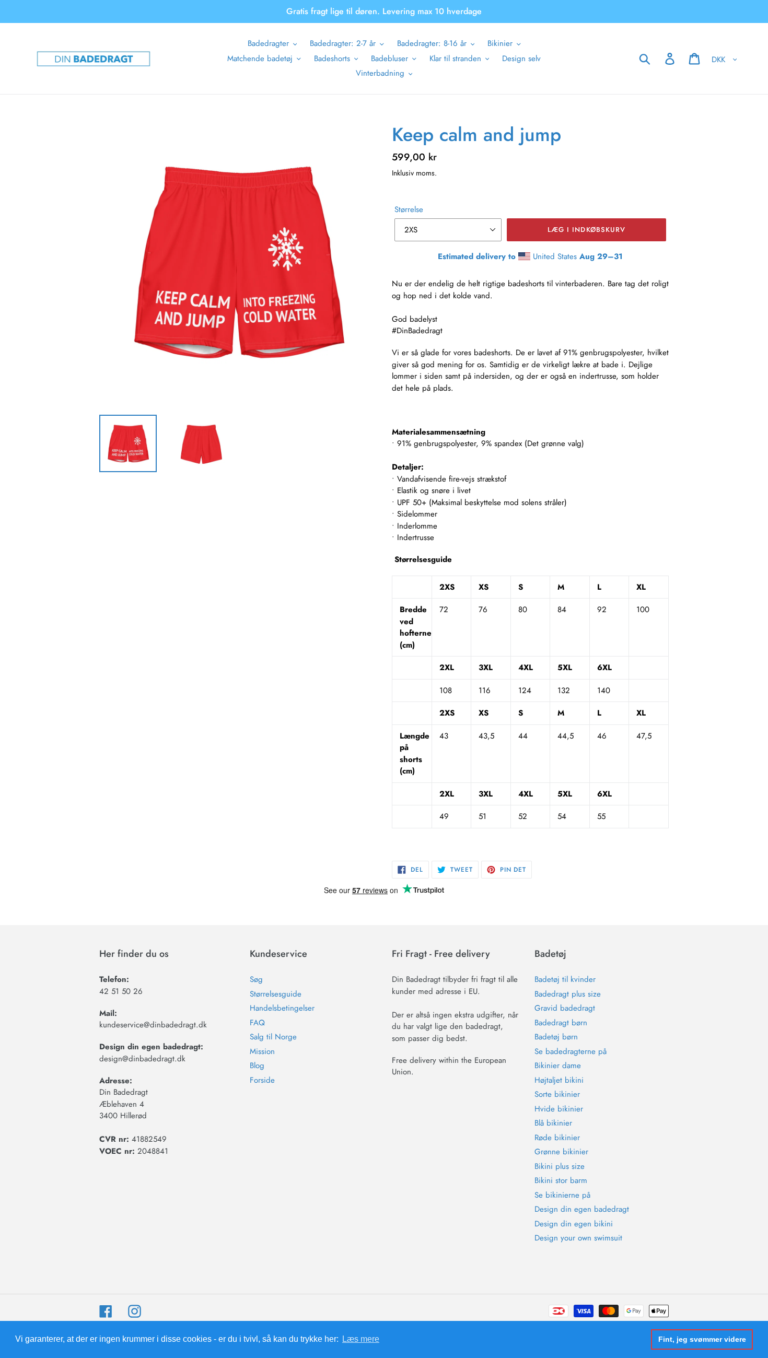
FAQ (257, 1022)
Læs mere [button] (360, 1338)
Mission (262, 1051)
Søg (256, 979)
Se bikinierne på (562, 1195)
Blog (257, 1065)
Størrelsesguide (275, 994)
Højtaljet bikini (559, 1080)
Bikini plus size (559, 1166)
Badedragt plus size (567, 994)
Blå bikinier (553, 1123)
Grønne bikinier (561, 1151)
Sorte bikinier (557, 1094)
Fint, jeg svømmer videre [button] (702, 1339)
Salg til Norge (273, 1037)
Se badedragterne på (570, 1051)
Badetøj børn (556, 1037)
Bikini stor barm (560, 1180)
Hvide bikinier (558, 1109)
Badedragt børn (560, 1022)
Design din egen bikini (573, 1224)
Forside (262, 1080)
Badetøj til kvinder (565, 979)
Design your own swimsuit (578, 1238)
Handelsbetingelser (282, 1008)
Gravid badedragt (564, 1008)
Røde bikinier (557, 1137)
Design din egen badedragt (581, 1209)
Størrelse (408, 209)
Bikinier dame (557, 1065)
